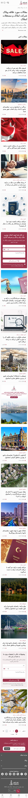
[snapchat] (2, 774)
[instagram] (14, 774)
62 (3, 731)
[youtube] (25, 774)
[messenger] (6, 774)
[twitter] (18, 774)
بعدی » (12, 734)
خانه (26, 7)
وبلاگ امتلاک (20, 7)
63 (16, 734)
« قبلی (24, 731)
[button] (5, 249)
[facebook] (22, 774)
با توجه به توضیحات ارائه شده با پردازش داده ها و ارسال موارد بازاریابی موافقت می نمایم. (13, 265)
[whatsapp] (10, 774)
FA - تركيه (16, 790)
